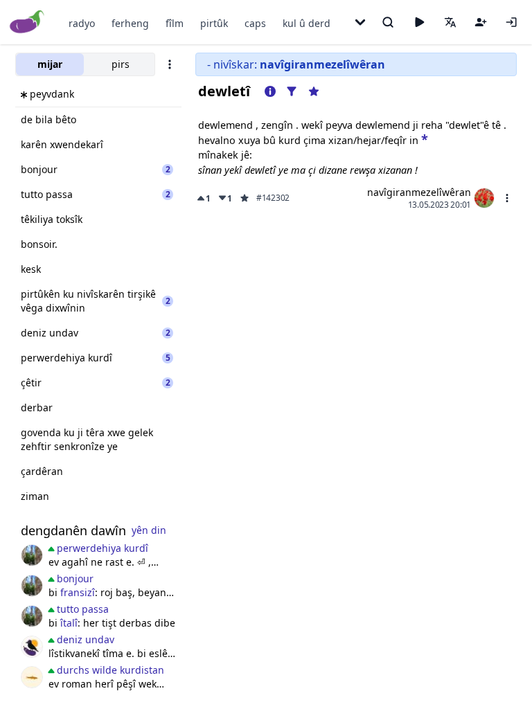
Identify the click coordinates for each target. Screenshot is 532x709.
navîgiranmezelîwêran (419, 192)
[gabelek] (32, 677)
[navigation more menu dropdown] (360, 22)
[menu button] (507, 198)
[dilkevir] (32, 555)
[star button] (424, 138)
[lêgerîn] (387, 22)
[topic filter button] (292, 91)
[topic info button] (270, 91)
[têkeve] (511, 22)
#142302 (273, 198)
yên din (149, 530)
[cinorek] (32, 647)
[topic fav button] (314, 91)
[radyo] (419, 22)
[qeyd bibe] (480, 22)
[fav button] (245, 198)
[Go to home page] (27, 22)
